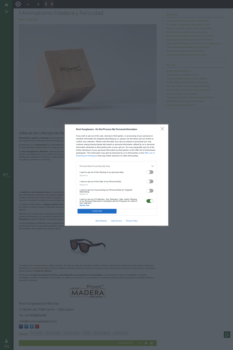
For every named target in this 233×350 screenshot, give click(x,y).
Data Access (116, 221)
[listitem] (116, 166)
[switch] (149, 172)
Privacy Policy (132, 221)
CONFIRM (97, 211)
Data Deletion (101, 221)
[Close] (163, 129)
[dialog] (116, 175)
